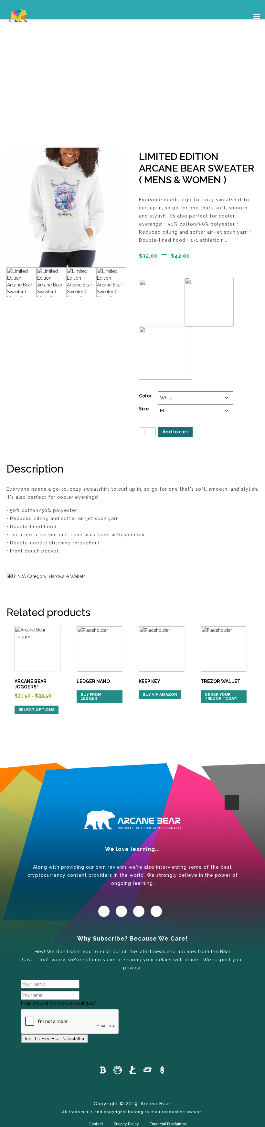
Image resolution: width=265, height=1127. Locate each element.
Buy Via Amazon (160, 694)
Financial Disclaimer (168, 1124)
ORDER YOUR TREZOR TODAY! (221, 696)
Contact (96, 1124)
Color (145, 395)
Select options (36, 710)
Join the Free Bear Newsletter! (55, 1038)
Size (144, 408)
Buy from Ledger (90, 696)
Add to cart (175, 431)
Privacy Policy (126, 1124)
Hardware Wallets (67, 576)
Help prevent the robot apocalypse (58, 1003)
